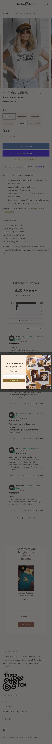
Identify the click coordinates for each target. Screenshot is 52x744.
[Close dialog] (49, 356)
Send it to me (14, 380)
